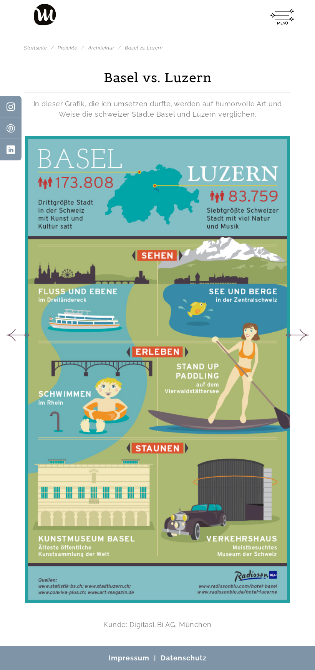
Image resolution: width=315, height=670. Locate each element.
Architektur (102, 48)
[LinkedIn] (11, 149)
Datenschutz (184, 658)
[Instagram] (11, 106)
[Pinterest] (11, 128)
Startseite (35, 48)
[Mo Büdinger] (44, 14)
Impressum (129, 658)
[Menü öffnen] (282, 17)
